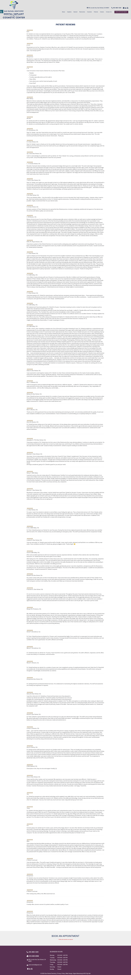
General (75, 12)
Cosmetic (89, 12)
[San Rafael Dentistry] (14, 10)
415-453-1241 (117, 8)
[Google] (127, 8)
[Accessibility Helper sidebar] (1, 11)
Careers (102, 12)
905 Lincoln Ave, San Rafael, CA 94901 (98, 8)
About (63, 12)
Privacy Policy (61, 973)
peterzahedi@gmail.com (35, 965)
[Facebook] (123, 8)
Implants (69, 12)
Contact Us (109, 12)
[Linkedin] (125, 8)
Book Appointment (121, 12)
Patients (96, 12)
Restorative (82, 12)
